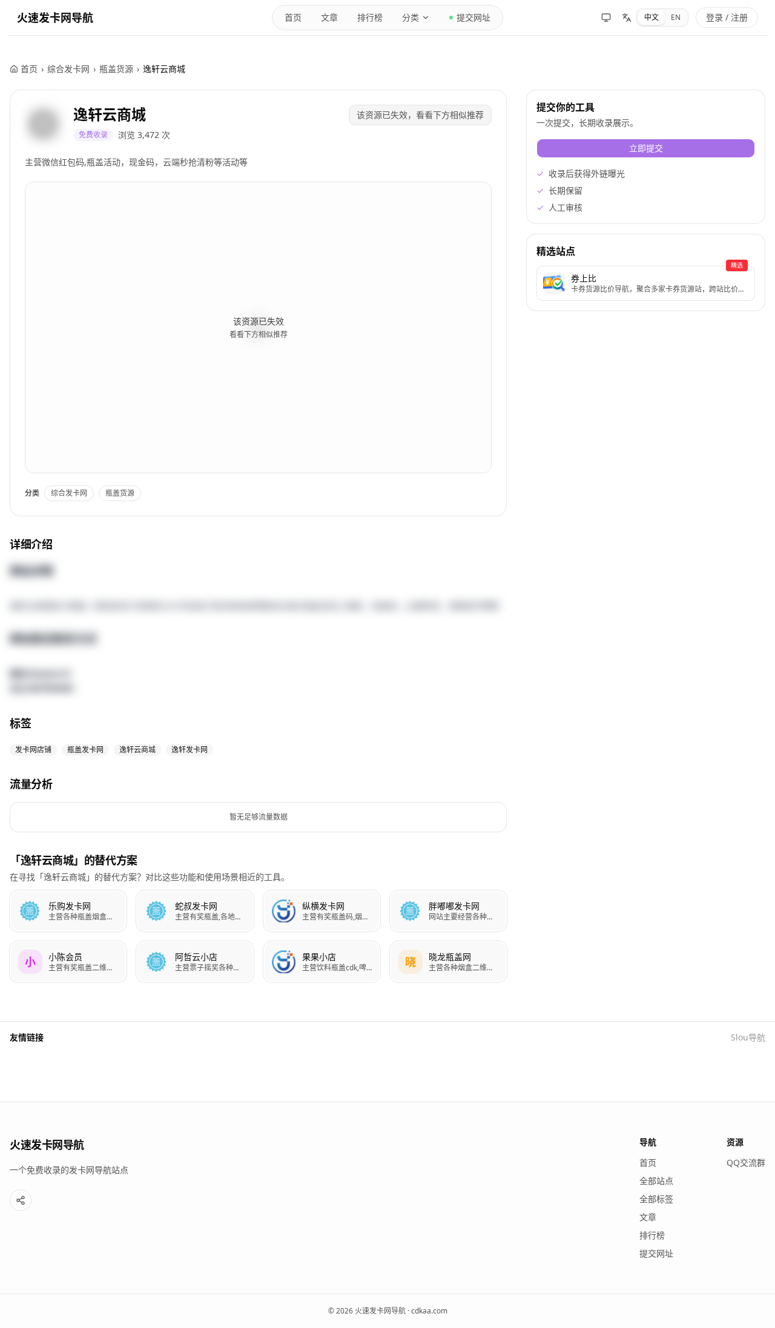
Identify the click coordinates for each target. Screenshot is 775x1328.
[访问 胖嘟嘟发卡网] (410, 911)
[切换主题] (606, 17)
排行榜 (370, 17)
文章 (329, 17)
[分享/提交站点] (20, 1200)
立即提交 (646, 148)
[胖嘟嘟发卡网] (448, 911)
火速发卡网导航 (55, 17)
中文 (651, 17)
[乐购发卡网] (68, 911)
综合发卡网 (68, 68)
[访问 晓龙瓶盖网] (410, 962)
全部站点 (656, 1180)
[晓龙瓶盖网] (448, 961)
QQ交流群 (746, 1162)
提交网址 (473, 17)
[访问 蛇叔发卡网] (157, 911)
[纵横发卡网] (321, 911)
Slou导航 (748, 1037)
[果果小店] (321, 961)
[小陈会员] (68, 961)
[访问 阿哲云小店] (157, 962)
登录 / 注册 (727, 17)
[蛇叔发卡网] (194, 911)
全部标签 (656, 1199)
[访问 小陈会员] (30, 962)
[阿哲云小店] (194, 961)
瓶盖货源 (116, 68)
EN (676, 17)
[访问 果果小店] (284, 962)
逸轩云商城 (109, 114)
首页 (293, 17)
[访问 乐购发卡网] (30, 911)
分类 (410, 17)
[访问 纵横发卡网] (284, 911)
